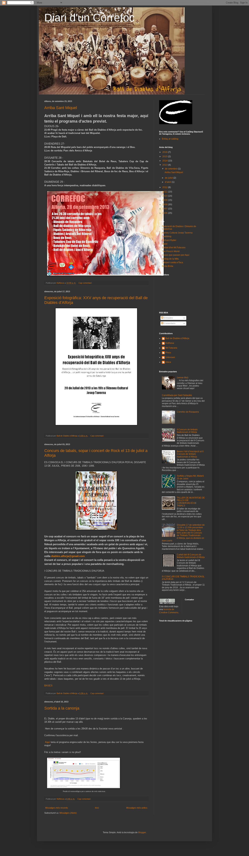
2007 (165, 208)
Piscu (168, 352)
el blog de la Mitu (170, 259)
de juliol (169, 178)
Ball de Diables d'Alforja (177, 338)
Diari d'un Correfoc (89, 17)
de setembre (171, 168)
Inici (97, 808)
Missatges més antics (136, 808)
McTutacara (171, 348)
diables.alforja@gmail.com (68, 556)
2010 (165, 196)
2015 (165, 156)
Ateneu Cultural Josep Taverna (177, 232)
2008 (165, 204)
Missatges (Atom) (68, 813)
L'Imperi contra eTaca (172, 262)
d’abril (168, 182)
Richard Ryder (169, 240)
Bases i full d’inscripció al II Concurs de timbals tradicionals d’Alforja (190, 454)
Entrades (168, 318)
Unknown (170, 357)
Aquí (47, 742)
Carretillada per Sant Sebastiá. (177, 395)
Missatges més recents (56, 808)
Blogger (142, 832)
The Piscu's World (171, 251)
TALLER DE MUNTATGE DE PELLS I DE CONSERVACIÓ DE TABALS (191, 501)
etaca (168, 362)
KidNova (170, 343)
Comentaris (169, 323)
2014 (165, 160)
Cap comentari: (86, 283)
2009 (165, 200)
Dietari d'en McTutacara (173, 247)
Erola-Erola (167, 266)
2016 (165, 152)
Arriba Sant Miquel (60, 107)
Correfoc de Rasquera (188, 412)
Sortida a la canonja (61, 708)
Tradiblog (166, 236)
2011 (165, 191)
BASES (48, 685)
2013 (165, 165)
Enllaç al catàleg (170, 139)
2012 (165, 187)
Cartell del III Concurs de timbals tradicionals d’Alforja (191, 556)
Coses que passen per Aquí (175, 255)
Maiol (164, 244)
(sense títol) (182, 377)
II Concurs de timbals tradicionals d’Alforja (187, 430)
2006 (165, 213)
